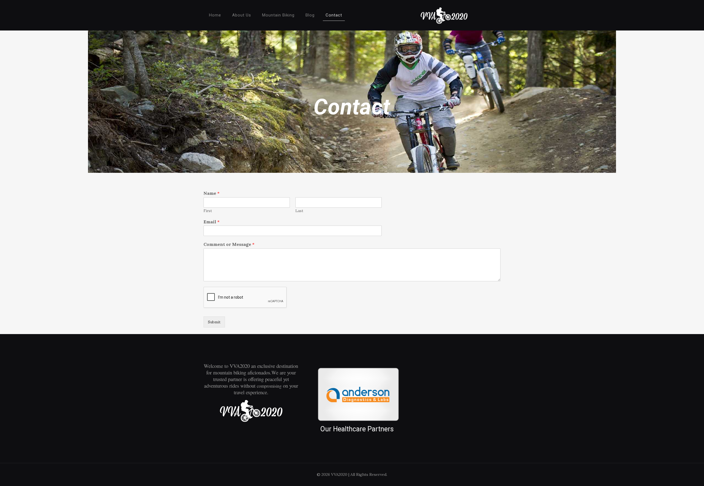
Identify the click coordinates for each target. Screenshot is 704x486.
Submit (214, 322)
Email (211, 221)
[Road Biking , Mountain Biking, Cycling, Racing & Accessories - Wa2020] (444, 15)
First (208, 211)
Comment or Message (229, 244)
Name (211, 193)
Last (299, 211)
